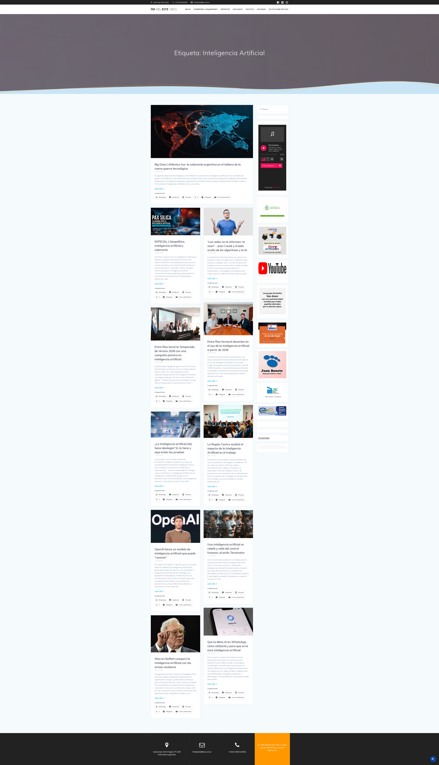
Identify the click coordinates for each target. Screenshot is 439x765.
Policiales (238, 9)
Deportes (225, 9)
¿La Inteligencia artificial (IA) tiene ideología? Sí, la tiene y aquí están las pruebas (173, 448)
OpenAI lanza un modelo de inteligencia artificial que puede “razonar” (175, 553)
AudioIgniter (276, 187)
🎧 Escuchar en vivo (278, 9)
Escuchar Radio (264, 438)
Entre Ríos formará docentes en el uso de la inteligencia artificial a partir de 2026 (228, 346)
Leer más (158, 188)
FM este (164, 9)
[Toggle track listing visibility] (282, 159)
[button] (280, 165)
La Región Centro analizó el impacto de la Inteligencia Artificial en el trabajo (225, 448)
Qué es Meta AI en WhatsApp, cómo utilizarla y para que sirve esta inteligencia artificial (227, 646)
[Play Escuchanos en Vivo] (263, 148)
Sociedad (261, 9)
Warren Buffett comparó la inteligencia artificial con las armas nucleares (173, 663)
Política (250, 9)
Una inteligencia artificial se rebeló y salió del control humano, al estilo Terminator (226, 548)
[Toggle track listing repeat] (272, 159)
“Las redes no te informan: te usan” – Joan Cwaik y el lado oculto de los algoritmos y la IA (227, 246)
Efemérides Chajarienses (206, 9)
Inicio (188, 9)
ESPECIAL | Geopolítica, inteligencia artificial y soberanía (170, 246)
